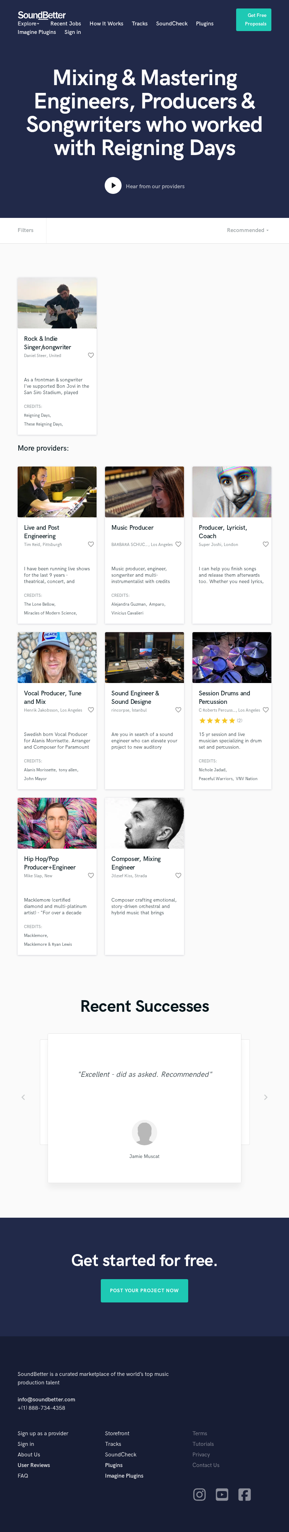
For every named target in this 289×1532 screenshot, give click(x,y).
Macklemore (35, 935)
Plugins (205, 23)
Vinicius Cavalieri (127, 613)
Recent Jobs (65, 23)
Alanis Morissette (40, 770)
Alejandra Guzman (128, 604)
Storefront (117, 1433)
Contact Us (206, 1465)
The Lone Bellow (39, 604)
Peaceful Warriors (216, 779)
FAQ (23, 1476)
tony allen (68, 770)
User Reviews (34, 1465)
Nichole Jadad (212, 770)
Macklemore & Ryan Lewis (48, 944)
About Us (29, 1454)
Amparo (156, 604)
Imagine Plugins (37, 32)
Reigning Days (37, 415)
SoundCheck (171, 23)
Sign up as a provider (43, 1433)
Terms (199, 1433)
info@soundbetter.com (46, 1399)
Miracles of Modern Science (50, 613)
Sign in (72, 32)
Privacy (201, 1454)
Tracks (140, 23)
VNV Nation (247, 779)
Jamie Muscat (144, 1156)
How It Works (106, 23)
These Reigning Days (43, 424)
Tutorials (203, 1444)
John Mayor (35, 779)
